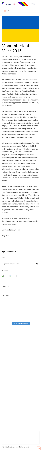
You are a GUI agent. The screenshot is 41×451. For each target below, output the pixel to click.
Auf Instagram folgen (21, 323)
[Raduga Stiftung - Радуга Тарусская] (20, 4)
